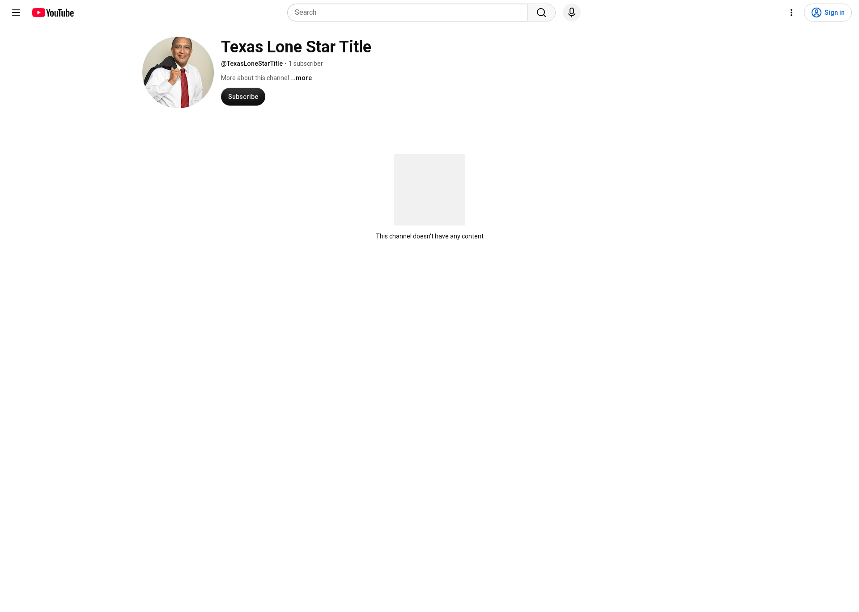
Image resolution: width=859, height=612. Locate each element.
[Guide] (16, 12)
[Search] (541, 12)
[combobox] (410, 12)
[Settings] (791, 12)
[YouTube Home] (52, 12)
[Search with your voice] (572, 12)
